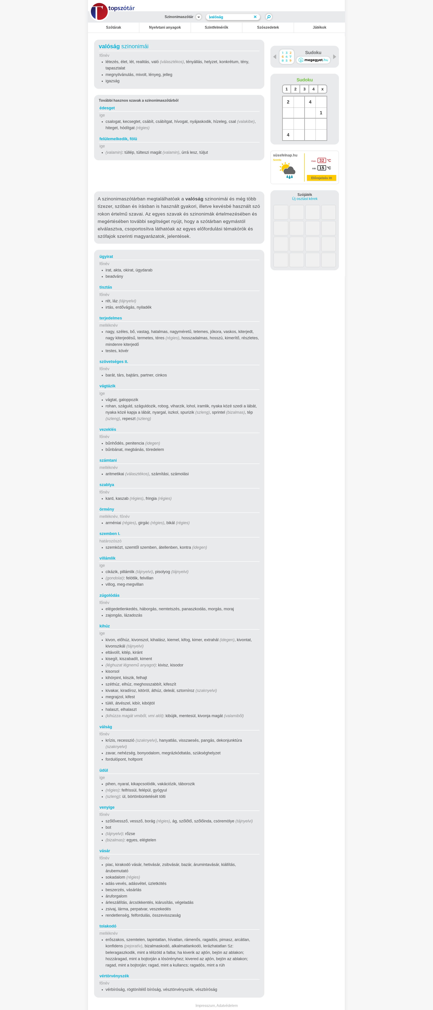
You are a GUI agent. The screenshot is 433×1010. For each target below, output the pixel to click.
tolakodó (107, 926)
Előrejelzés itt (321, 178)
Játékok (319, 27)
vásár (104, 851)
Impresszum (205, 1006)
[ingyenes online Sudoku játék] (286, 56)
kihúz (104, 626)
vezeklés (107, 429)
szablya (106, 484)
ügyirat (106, 256)
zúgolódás (109, 595)
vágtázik (107, 386)
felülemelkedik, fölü (118, 139)
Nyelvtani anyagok (165, 27)
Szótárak (113, 27)
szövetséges (113, 361)
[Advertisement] (179, 177)
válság (105, 727)
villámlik (107, 558)
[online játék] (313, 60)
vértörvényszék (114, 976)
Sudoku (313, 52)
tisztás (105, 287)
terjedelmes (110, 318)
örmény (106, 509)
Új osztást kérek (305, 199)
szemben (109, 533)
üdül (103, 770)
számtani (108, 460)
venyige (107, 807)
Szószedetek (268, 27)
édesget (107, 108)
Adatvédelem (227, 1006)
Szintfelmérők (216, 27)
